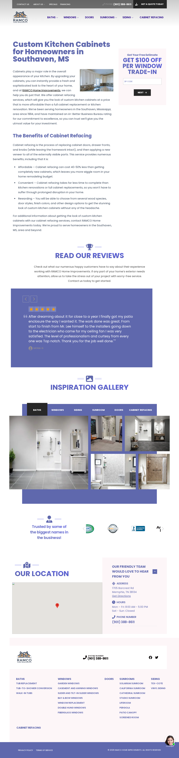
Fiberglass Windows (70, 712)
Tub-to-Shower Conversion (34, 688)
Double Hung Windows (72, 707)
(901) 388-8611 (123, 622)
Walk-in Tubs (24, 693)
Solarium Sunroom (131, 683)
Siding (127, 17)
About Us (38, 4)
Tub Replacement (26, 683)
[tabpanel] (89, 452)
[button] (57, 605)
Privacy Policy (25, 750)
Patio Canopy (128, 712)
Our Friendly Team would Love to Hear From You (130, 571)
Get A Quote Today (152, 4)
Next (140, 92)
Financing (65, 4)
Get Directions (121, 596)
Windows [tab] (57, 410)
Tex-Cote (157, 683)
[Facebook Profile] (150, 657)
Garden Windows (69, 683)
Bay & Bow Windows (70, 698)
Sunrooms (107, 17)
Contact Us (23, 4)
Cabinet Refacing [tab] (140, 410)
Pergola (125, 707)
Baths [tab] (37, 410)
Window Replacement (71, 702)
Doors (89, 17)
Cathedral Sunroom (132, 693)
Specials (53, 4)
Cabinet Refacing (152, 17)
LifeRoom (125, 702)
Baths (51, 17)
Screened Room (129, 717)
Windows (70, 17)
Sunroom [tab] (98, 410)
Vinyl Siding (158, 688)
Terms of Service (44, 750)
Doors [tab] (119, 410)
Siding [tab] (78, 410)
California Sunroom (132, 688)
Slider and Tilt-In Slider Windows (78, 693)
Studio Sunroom (130, 698)
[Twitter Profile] (156, 657)
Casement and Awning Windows (78, 688)
